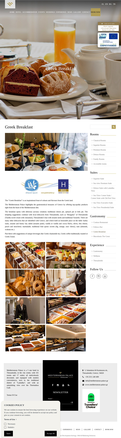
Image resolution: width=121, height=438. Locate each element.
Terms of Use (9, 419)
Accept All (51, 433)
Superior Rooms (99, 145)
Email (50, 399)
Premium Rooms (99, 150)
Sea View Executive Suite (103, 203)
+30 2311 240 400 (92, 377)
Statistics (11, 427)
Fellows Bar (97, 227)
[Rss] (68, 385)
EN (106, 4)
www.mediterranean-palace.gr (96, 385)
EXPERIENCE (61, 12)
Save (8, 433)
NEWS (69, 12)
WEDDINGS (50, 12)
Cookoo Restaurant (100, 222)
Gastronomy (98, 251)
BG (110, 4)
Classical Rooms (99, 140)
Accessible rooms (99, 164)
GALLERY (77, 12)
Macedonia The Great (101, 236)
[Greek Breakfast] (25, 255)
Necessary (11, 424)
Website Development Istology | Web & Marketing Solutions (76, 435)
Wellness (96, 256)
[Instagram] (98, 276)
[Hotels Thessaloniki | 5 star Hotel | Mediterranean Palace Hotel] (10, 5)
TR (114, 4)
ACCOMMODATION (29, 12)
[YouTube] (105, 276)
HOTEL (18, 12)
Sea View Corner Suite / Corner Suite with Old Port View (103, 196)
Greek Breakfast (99, 232)
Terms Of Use (12, 395)
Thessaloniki (98, 261)
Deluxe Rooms (99, 154)
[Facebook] (92, 276)
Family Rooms (98, 159)
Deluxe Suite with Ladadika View (102, 189)
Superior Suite (98, 179)
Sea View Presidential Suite (103, 207)
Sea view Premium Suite (102, 183)
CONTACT (86, 12)
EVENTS (41, 12)
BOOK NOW (95, 12)
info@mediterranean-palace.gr (96, 381)
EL (103, 4)
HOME (12, 12)
